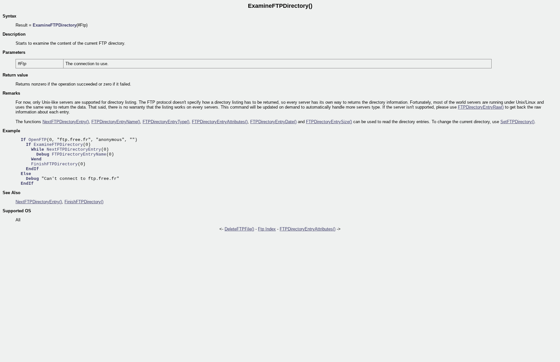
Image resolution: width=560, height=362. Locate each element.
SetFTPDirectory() (517, 121)
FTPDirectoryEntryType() (166, 121)
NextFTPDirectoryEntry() (65, 121)
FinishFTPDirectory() (83, 201)
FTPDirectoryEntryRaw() (481, 107)
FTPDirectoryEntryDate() (273, 121)
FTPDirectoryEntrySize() (329, 121)
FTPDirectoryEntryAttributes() (220, 121)
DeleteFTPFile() (239, 229)
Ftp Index (267, 229)
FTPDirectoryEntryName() (115, 121)
